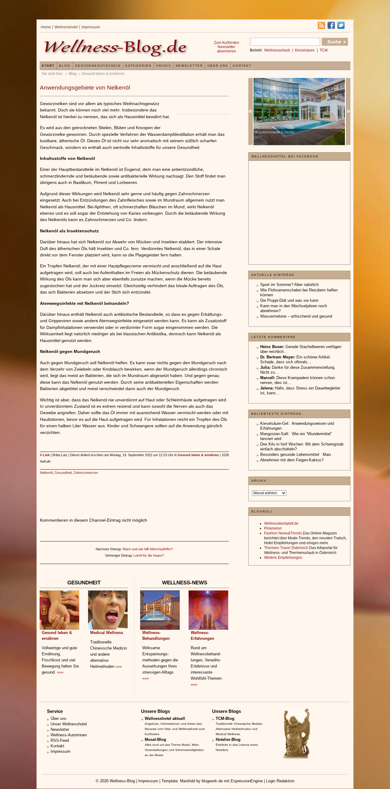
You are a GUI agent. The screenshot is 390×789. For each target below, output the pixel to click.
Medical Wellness (106, 632)
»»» (60, 672)
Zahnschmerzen (85, 472)
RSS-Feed (60, 740)
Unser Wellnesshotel (69, 724)
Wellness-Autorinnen (69, 735)
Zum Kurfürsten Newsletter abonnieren (226, 47)
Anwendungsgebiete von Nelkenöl (85, 87)
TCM (324, 50)
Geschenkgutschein (98, 65)
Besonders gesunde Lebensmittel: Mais (295, 454)
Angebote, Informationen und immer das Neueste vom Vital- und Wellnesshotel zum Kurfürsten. (175, 729)
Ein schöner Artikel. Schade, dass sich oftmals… (295, 359)
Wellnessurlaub (277, 50)
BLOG (64, 65)
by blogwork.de (209, 781)
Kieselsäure (305, 50)
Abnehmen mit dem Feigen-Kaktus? (292, 460)
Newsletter (189, 65)
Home (46, 27)
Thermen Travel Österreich (286, 548)
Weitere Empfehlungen (283, 557)
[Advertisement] (134, 490)
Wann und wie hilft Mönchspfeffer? (147, 549)
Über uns (217, 65)
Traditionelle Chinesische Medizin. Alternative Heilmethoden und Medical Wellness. (239, 729)
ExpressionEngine (247, 781)
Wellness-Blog (122, 781)
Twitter (341, 25)
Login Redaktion (280, 781)
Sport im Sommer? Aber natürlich (289, 284)
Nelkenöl (46, 472)
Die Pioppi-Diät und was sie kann (289, 300)
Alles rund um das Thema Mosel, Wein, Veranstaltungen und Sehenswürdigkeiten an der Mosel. (174, 750)
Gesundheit (63, 472)
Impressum (91, 27)
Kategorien (138, 65)
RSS (321, 25)
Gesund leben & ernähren (103, 74)
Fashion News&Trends (283, 533)
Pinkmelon (273, 528)
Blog (72, 74)
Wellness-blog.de (116, 47)
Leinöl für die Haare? (148, 555)
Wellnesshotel (66, 27)
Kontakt (242, 65)
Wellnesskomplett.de (281, 523)
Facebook (331, 25)
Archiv (163, 65)
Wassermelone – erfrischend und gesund (296, 316)
